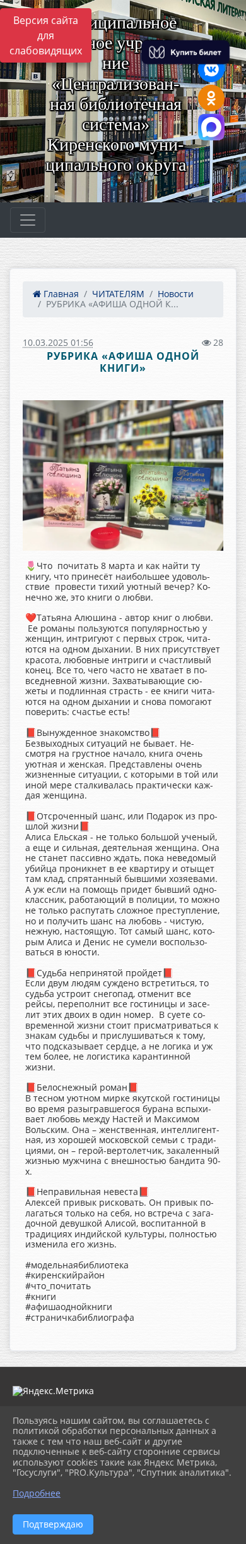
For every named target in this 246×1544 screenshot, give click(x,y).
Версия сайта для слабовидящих (45, 35)
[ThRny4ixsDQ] (123, 475)
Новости (176, 294)
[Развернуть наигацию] (27, 220)
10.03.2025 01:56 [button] (58, 342)
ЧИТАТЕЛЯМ (118, 294)
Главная (60, 294)
